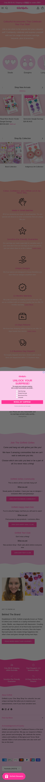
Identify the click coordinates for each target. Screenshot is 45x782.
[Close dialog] (43, 372)
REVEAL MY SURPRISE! (22, 402)
